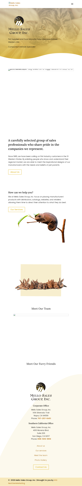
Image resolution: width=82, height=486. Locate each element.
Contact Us (41, 467)
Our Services (16, 209)
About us (41, 446)
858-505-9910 (44, 439)
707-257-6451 (44, 418)
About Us (14, 172)
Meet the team (41, 455)
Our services (41, 450)
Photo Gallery (41, 460)
